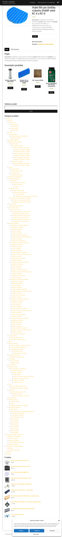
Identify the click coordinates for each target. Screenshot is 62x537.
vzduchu (40, 21)
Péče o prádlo (12, 204)
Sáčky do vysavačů (16, 239)
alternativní (35, 20)
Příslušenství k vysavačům (46, 2)
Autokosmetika (14, 124)
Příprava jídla (14, 180)
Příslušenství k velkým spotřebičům (19, 136)
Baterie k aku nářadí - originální (22, 149)
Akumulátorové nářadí (17, 146)
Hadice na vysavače (17, 233)
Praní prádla (12, 359)
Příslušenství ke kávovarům (20, 192)
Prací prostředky (15, 361)
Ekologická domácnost (14, 355)
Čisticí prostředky (13, 343)
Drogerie (10, 341)
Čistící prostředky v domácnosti (18, 368)
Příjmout (21, 530)
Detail (35, 36)
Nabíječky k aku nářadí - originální (20, 388)
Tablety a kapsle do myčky (20, 353)
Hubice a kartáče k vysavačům (19, 235)
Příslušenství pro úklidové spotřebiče (20, 225)
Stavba (10, 167)
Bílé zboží (10, 132)
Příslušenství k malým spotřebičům (14, 434)
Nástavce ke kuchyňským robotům (22, 202)
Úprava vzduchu (13, 335)
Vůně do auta (15, 126)
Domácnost (9, 118)
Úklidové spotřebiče (14, 223)
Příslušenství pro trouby (18, 417)
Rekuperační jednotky (17, 171)
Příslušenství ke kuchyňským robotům (21, 200)
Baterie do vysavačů (17, 229)
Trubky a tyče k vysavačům (18, 240)
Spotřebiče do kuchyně (14, 407)
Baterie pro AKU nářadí (14, 450)
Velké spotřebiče (13, 134)
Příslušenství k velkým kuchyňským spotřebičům (22, 411)
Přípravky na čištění (17, 372)
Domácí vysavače (9, 2)
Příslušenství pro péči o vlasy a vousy (21, 211)
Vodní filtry (8, 452)
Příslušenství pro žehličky (17, 206)
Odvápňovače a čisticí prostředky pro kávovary (26, 196)
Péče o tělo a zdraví (14, 208)
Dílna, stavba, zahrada (13, 140)
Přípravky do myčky (18, 382)
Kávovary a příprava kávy (18, 190)
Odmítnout (36, 530)
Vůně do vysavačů (16, 260)
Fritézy (16, 186)
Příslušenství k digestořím (18, 413)
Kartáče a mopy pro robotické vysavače (21, 237)
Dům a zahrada (11, 364)
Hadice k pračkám (16, 138)
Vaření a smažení (18, 184)
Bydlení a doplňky (13, 366)
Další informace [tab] (15, 49)
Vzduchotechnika (15, 169)
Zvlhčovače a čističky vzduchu (45, 44)
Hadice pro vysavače (14, 440)
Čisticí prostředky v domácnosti (18, 392)
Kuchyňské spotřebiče (14, 178)
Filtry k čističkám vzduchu (17, 337)
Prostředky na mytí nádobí (17, 349)
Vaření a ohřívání (15, 419)
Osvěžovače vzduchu (17, 370)
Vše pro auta (12, 122)
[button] (59, 520)
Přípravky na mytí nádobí (18, 380)
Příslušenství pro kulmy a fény (21, 213)
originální (55, 21)
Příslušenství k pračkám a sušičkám (19, 405)
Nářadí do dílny (14, 144)
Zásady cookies (36, 534)
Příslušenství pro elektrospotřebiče (14, 446)
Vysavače (32, 2)
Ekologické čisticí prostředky (17, 357)
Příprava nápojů (14, 188)
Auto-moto (10, 120)
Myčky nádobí (14, 409)
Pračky (12, 403)
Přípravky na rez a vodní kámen (21, 378)
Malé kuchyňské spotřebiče (18, 182)
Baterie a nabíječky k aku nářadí (21, 147)
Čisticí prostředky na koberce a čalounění (21, 345)
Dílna (10, 384)
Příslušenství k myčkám (18, 415)
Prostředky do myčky (17, 351)
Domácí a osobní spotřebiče (14, 177)
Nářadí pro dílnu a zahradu (15, 142)
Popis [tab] (6, 49)
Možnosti (52, 530)
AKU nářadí (10, 448)
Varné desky (15, 421)
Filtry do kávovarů (19, 194)
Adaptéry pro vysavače (17, 227)
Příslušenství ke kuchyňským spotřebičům (21, 198)
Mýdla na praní (15, 363)
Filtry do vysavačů (16, 231)
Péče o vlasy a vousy (16, 209)
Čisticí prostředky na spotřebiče (18, 347)
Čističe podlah (17, 374)
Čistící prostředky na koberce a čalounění (24, 376)
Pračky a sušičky (13, 399)
